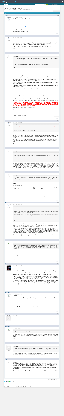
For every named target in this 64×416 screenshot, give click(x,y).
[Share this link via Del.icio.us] (7, 381)
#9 (57, 263)
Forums (6, 4)
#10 (57, 292)
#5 (57, 148)
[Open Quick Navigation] (59, 4)
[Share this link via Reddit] (8, 381)
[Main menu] (62, 1)
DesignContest (7, 2)
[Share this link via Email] (10, 381)
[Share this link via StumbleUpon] (9, 381)
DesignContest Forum (11, 386)
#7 (57, 202)
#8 (57, 240)
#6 (57, 171)
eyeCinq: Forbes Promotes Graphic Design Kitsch (20, 26)
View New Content (54, 4)
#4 (57, 120)
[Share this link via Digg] (6, 381)
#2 (57, 35)
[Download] (13, 381)
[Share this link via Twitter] (4, 381)
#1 (57, 15)
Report (57, 33)
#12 (57, 326)
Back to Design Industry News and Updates (54, 379)
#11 (57, 313)
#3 (57, 52)
